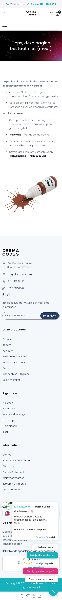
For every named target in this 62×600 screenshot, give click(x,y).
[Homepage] (34, 596)
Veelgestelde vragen (14, 414)
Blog (5, 431)
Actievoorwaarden (13, 478)
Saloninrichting (11, 379)
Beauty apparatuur (13, 362)
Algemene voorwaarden (16, 460)
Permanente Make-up (15, 356)
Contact (7, 454)
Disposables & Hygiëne (16, 374)
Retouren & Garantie (14, 483)
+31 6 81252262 (15, 288)
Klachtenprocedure (13, 489)
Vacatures (8, 408)
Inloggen (7, 402)
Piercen (6, 368)
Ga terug (15, 134)
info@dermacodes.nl (19, 274)
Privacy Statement (13, 472)
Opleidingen (9, 426)
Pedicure (7, 350)
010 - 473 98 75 (15, 281)
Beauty (6, 345)
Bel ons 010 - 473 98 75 (43, 4)
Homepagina (18, 156)
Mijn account (38, 156)
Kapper (6, 339)
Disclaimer (8, 466)
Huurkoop (8, 420)
